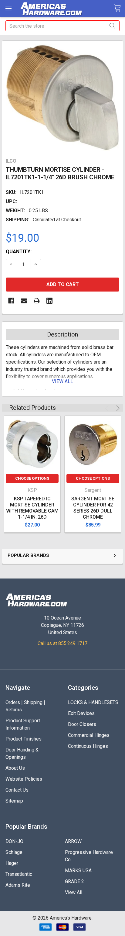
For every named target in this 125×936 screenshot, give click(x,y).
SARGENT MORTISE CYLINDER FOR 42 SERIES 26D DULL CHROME (92, 508)
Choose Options (32, 478)
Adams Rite (17, 885)
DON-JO (14, 841)
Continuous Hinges (88, 746)
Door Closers (82, 724)
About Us (15, 768)
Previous (107, 408)
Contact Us (17, 790)
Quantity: (19, 251)
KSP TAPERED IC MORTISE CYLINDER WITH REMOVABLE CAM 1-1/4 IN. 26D (32, 508)
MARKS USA (78, 870)
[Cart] (119, 8)
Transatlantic (18, 874)
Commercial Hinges (89, 735)
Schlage (13, 852)
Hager (11, 863)
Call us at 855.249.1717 (62, 643)
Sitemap (14, 801)
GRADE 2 (74, 881)
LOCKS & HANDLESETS (93, 702)
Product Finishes (23, 739)
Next (116, 408)
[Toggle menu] (8, 8)
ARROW (73, 841)
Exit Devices (81, 713)
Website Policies (23, 779)
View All (73, 892)
